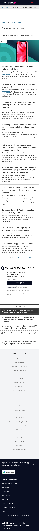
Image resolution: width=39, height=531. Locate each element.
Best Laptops (19, 378)
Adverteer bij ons (7, 503)
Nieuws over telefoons (16, 22)
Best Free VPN (19, 362)
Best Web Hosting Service (19, 366)
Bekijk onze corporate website (11, 466)
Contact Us (5, 487)
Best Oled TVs (19, 406)
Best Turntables (19, 418)
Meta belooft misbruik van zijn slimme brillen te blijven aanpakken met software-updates (20, 343)
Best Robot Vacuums (19, 449)
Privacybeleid (6, 491)
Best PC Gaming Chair (19, 390)
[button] (2, 2)
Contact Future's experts (9, 483)
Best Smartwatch (19, 410)
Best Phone (19, 398)
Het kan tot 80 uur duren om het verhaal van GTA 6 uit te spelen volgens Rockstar (20, 327)
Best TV (19, 402)
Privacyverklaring (10, 289)
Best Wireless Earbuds (19, 426)
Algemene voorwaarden (9, 479)
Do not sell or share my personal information (15, 515)
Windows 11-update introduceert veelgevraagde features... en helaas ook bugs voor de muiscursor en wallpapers (20, 335)
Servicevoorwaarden (11, 287)
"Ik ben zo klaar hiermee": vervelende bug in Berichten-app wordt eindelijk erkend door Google (19, 319)
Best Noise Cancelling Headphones (19, 422)
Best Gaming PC (19, 386)
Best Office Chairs (19, 430)
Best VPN (19, 358)
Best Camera (19, 437)
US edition (15, 526)
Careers (4, 511)
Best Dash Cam (19, 441)
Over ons (5, 499)
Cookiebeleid (6, 495)
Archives (29, 257)
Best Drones (19, 445)
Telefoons (4, 22)
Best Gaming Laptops (19, 382)
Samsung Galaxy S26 (29, 7)
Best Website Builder (19, 370)
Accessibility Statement (9, 507)
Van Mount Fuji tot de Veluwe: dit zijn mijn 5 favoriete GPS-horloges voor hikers (18, 311)
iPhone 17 (15, 7)
